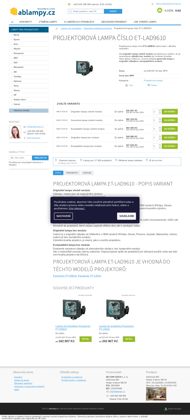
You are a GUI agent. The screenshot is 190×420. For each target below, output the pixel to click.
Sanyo (17, 90)
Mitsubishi (18, 67)
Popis (58, 173)
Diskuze (87, 173)
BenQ (16, 35)
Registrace (175, 4)
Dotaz (154, 85)
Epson (17, 39)
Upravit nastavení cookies (93, 409)
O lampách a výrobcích (79, 22)
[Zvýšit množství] (160, 110)
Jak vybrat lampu (145, 22)
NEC (16, 58)
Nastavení (63, 216)
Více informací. (77, 208)
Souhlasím (126, 216)
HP (15, 95)
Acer (16, 44)
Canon (17, 104)
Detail (85, 339)
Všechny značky (21, 110)
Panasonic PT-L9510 (89, 276)
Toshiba (17, 76)
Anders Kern (20, 99)
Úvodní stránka (12, 21)
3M (15, 72)
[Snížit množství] (160, 113)
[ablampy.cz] (32, 8)
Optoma (18, 81)
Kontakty (26, 22)
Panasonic (19, 53)
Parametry (72, 173)
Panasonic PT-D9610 (65, 276)
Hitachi (17, 48)
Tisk (131, 85)
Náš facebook (33, 138)
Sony (16, 86)
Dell (15, 62)
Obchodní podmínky (114, 22)
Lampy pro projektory (25, 29)
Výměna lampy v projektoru (73, 380)
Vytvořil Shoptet (174, 409)
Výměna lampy (48, 22)
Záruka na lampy (21, 380)
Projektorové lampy (153, 80)
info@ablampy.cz (35, 127)
